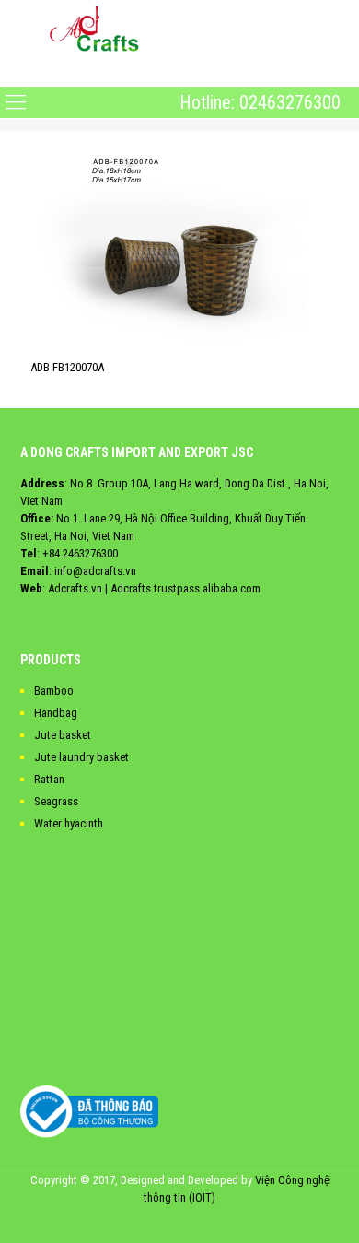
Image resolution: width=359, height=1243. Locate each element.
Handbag (55, 713)
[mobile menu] (15, 71)
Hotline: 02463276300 (260, 102)
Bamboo (54, 691)
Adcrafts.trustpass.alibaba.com (185, 588)
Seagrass (56, 801)
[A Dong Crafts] (94, 28)
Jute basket (62, 735)
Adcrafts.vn (75, 588)
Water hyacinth (68, 823)
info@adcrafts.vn (95, 571)
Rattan (49, 779)
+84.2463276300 (80, 553)
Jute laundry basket (81, 757)
